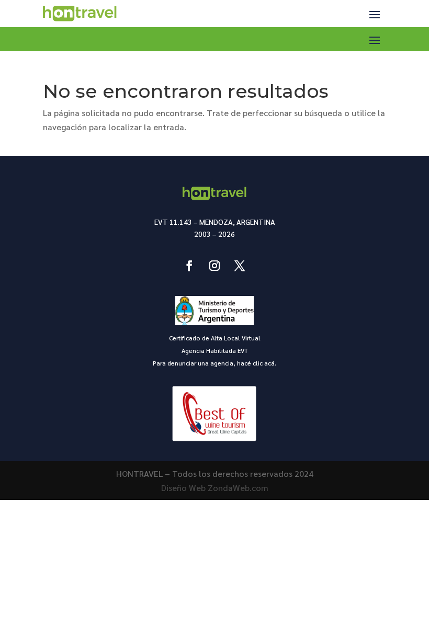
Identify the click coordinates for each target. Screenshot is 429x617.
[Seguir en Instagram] (214, 265)
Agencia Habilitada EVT (215, 350)
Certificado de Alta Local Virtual (215, 338)
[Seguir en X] (239, 265)
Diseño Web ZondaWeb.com (214, 487)
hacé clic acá (256, 363)
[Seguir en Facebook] (189, 265)
